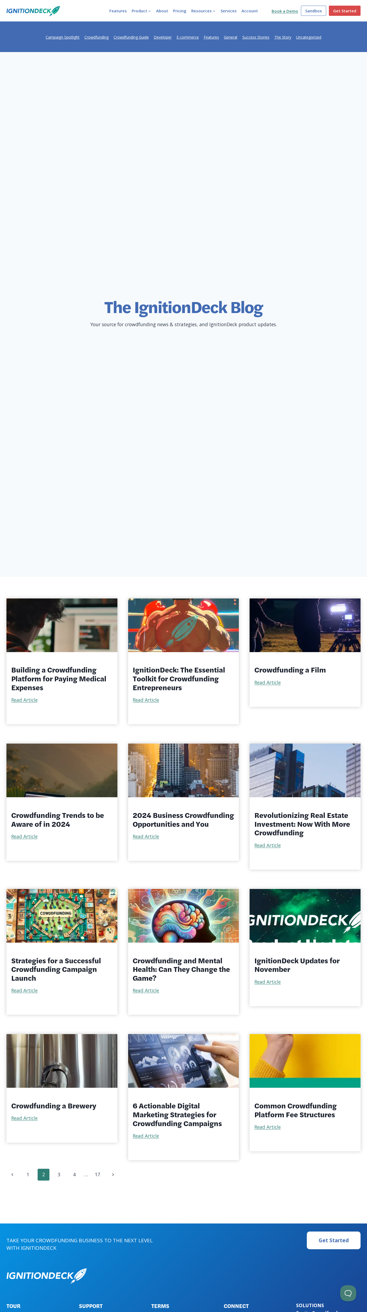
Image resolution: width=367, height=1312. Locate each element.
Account (250, 10)
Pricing (179, 10)
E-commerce (188, 37)
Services (229, 10)
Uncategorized (308, 37)
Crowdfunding (96, 37)
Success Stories (255, 37)
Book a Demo (285, 11)
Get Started (344, 10)
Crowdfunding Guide (131, 37)
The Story (282, 37)
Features (118, 10)
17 (97, 1174)
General (230, 37)
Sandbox (313, 10)
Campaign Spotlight (63, 37)
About (162, 10)
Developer (163, 37)
